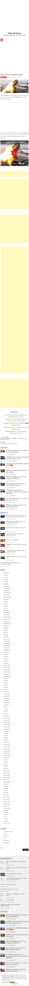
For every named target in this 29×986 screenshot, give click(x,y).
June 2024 (5, 630)
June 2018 (5, 788)
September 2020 (7, 729)
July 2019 (5, 760)
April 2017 (5, 819)
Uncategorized (6, 842)
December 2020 (6, 722)
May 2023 (5, 658)
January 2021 (6, 720)
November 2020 (6, 724)
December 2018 (6, 775)
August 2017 (6, 810)
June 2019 (5, 762)
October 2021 (6, 700)
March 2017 (5, 821)
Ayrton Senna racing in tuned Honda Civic (8, 884)
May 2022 (5, 685)
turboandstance (11, 77)
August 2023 (6, 652)
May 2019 (5, 764)
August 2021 (6, 705)
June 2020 (5, 735)
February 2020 (6, 744)
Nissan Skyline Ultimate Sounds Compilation (14, 873)
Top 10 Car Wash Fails (10, 899)
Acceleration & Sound (8, 831)
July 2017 (5, 812)
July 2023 (5, 654)
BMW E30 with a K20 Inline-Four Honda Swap (9, 889)
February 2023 (6, 665)
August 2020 (6, 731)
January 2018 (6, 799)
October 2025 (6, 595)
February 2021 (6, 718)
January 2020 (6, 746)
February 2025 (6, 612)
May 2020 (5, 738)
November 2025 (6, 592)
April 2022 (5, 687)
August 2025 (6, 599)
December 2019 (6, 749)
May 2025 (5, 606)
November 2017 (6, 804)
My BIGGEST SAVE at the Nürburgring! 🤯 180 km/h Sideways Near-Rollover (17, 457)
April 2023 (5, 661)
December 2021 (6, 696)
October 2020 (6, 727)
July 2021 (5, 707)
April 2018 (5, 793)
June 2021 (5, 709)
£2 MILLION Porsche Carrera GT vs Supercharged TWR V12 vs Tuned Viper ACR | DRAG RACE (17, 491)
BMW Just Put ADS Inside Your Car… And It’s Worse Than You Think (17, 499)
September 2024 (7, 623)
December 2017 (6, 801)
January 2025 (6, 614)
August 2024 (6, 625)
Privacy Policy (14, 983)
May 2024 (5, 632)
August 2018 (6, 784)
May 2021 (5, 711)
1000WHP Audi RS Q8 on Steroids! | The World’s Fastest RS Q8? (16, 506)
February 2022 (6, 691)
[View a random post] (25, 40)
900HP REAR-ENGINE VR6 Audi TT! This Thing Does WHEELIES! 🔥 (16, 477)
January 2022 (6, 694)
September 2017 (6, 808)
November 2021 (6, 698)
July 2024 (5, 628)
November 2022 (6, 672)
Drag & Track (3, 77)
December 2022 (6, 669)
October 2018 (6, 779)
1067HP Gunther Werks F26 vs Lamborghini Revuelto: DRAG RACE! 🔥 (17, 451)
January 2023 (6, 667)
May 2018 (5, 790)
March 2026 (6, 584)
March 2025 (6, 610)
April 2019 (5, 766)
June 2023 (5, 656)
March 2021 (5, 716)
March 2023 (6, 663)
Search (1, 847)
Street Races (6, 840)
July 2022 (5, 680)
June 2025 (5, 603)
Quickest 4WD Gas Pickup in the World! (8, 443)
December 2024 (6, 617)
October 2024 (6, 621)
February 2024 (6, 639)
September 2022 (7, 676)
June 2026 (5, 577)
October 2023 (6, 647)
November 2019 (6, 751)
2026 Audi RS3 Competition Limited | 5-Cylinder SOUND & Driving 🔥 (16, 484)
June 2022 (5, 683)
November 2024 (6, 619)
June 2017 (5, 815)
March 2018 (5, 795)
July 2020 (5, 733)
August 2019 (6, 757)
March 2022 (6, 689)
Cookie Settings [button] (5, 982)
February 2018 (6, 797)
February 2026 (6, 586)
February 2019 (6, 771)
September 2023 (7, 650)
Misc (4, 838)
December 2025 (6, 590)
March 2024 (5, 636)
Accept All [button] (12, 982)
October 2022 (6, 674)
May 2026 (5, 579)
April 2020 (5, 740)
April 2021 (5, 713)
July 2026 (5, 575)
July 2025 (5, 601)
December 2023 (6, 643)
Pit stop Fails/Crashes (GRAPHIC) (12, 539)
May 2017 (5, 817)
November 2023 (6, 645)
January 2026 (6, 588)
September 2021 (6, 702)
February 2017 (6, 823)
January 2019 (6, 773)
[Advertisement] (14, 15)
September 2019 (6, 755)
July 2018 (5, 786)
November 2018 (6, 777)
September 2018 (6, 782)
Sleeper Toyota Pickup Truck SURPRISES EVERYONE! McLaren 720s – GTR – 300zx (13, 439)
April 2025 (5, 608)
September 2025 (7, 597)
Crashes (5, 833)
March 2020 (6, 742)
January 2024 (6, 641)
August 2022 (6, 678)
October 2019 (6, 753)
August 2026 (6, 573)
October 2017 (6, 806)
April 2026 (5, 581)
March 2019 (5, 768)
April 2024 (5, 634)
